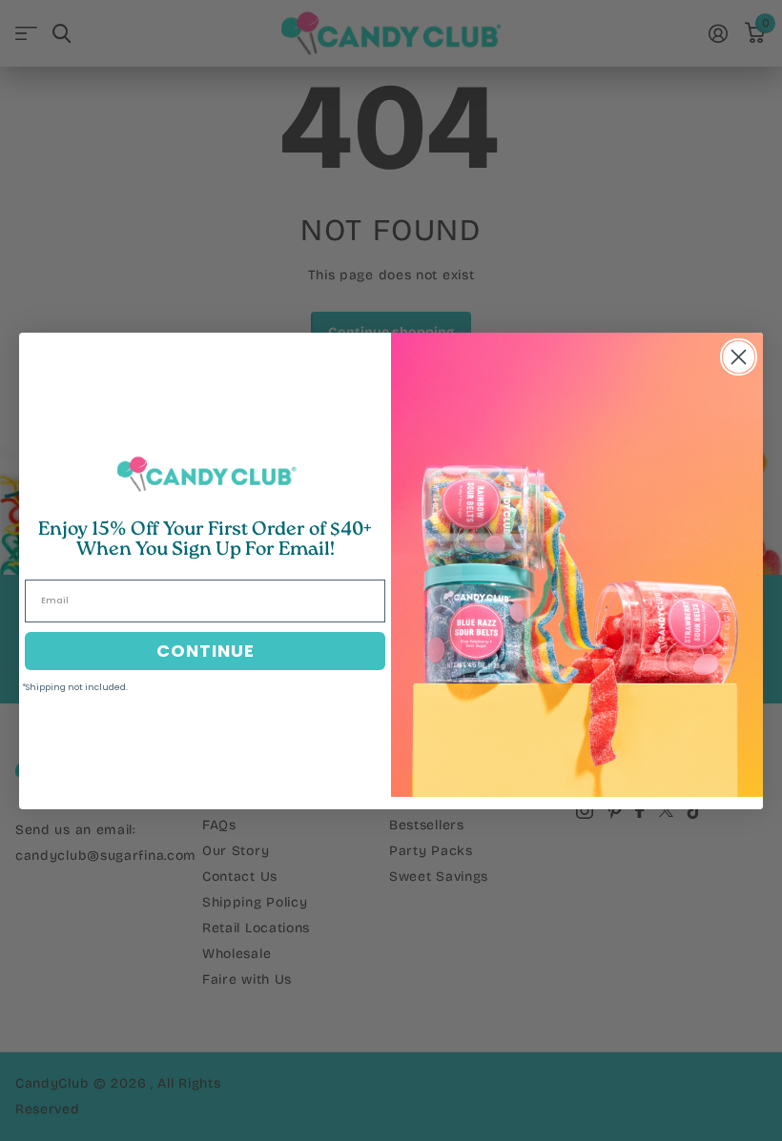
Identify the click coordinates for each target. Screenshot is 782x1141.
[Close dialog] (738, 357)
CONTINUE (205, 650)
